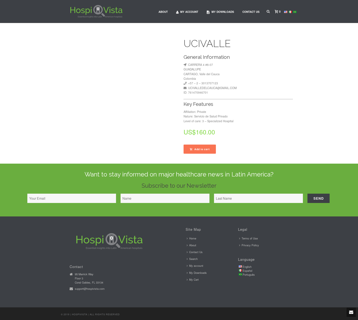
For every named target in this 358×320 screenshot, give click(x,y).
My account (189, 12)
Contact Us (251, 12)
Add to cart (202, 149)
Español (247, 271)
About (163, 12)
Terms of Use (250, 238)
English (247, 267)
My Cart (194, 279)
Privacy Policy (250, 245)
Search (193, 259)
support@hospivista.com (90, 289)
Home (192, 238)
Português (249, 275)
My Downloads (198, 273)
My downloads (223, 12)
